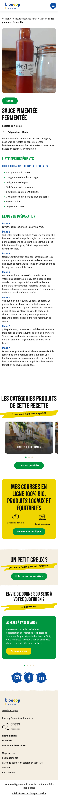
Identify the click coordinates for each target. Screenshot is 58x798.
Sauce (43, 18)
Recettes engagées (21, 18)
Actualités (7, 740)
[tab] (26, 457)
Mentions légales (13, 784)
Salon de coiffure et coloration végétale (22, 762)
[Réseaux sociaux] (16, 677)
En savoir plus (19, 651)
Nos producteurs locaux (14, 745)
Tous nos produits (29, 465)
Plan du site (29, 787)
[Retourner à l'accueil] (12, 5)
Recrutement (8, 772)
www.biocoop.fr (10, 710)
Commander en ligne (29, 531)
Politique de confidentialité (38, 784)
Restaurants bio (10, 758)
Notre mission (9, 735)
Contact (6, 767)
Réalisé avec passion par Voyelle (29, 793)
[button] (54, 5)
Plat (35, 18)
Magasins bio (8, 753)
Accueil (6, 18)
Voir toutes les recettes (29, 576)
